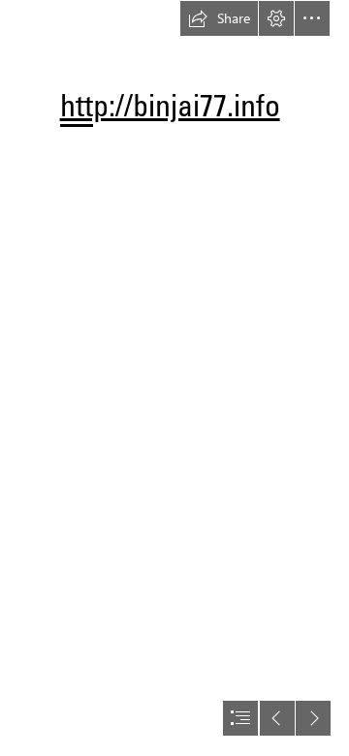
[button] (219, 18)
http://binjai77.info (170, 104)
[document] (174, 378)
